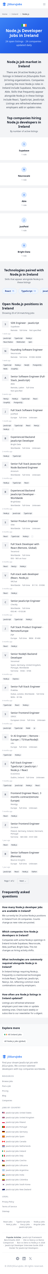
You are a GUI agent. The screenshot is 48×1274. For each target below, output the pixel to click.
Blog (4, 1095)
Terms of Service (9, 1206)
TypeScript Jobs (23, 1221)
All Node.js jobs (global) (14, 1041)
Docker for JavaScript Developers (23, 1248)
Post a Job (6, 1086)
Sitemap (5, 1211)
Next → (23, 881)
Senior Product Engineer (24, 521)
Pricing (5, 1091)
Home (4, 14)
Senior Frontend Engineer (25, 712)
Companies (7, 1100)
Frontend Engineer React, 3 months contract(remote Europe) (26, 797)
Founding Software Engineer (27, 349)
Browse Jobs (7, 1081)
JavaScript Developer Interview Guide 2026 (24, 1245)
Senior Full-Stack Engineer (25, 686)
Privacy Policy (8, 1201)
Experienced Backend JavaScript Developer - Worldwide (23, 494)
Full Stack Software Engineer (27, 410)
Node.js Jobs (39, 1221)
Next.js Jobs (11, 1224)
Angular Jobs (39, 1224)
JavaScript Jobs (25, 1227)
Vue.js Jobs (25, 1224)
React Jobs (8, 1221)
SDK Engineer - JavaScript (25, 322)
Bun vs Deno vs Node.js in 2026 (31, 1242)
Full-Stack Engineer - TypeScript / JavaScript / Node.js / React (24, 766)
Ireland (15, 14)
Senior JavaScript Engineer (25, 600)
